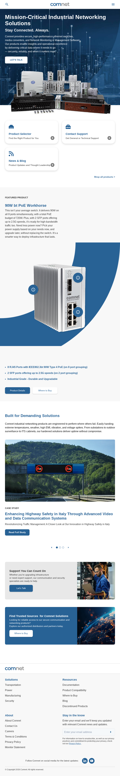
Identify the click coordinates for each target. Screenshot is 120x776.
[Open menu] (113, 4)
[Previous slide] (51, 547)
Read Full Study (17, 532)
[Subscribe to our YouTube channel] (92, 761)
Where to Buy (45, 390)
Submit (111, 732)
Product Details (17, 390)
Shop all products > (104, 177)
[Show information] (33, 290)
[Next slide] (68, 547)
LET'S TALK (16, 60)
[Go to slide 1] (57, 547)
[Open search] (7, 4)
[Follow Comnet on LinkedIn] (85, 761)
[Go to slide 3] (63, 547)
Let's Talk (21, 588)
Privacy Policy (75, 743)
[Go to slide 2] (60, 547)
